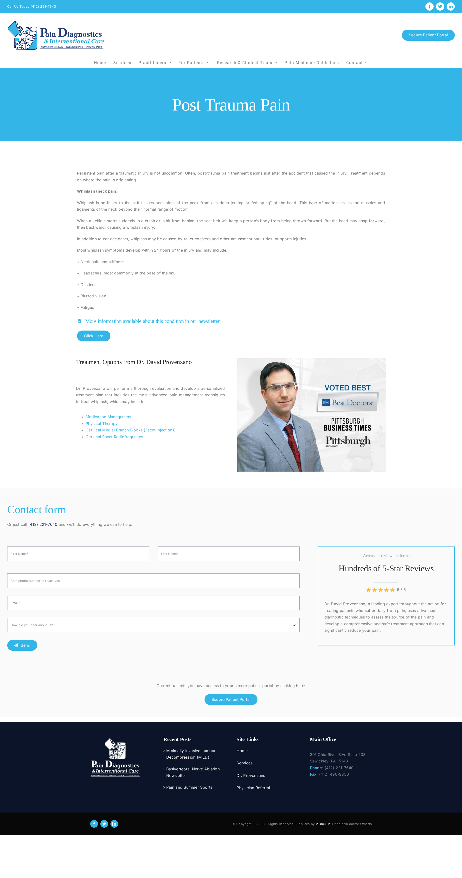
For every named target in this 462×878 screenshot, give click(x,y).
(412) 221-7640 (43, 6)
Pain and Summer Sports (189, 787)
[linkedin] (114, 824)
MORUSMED (324, 824)
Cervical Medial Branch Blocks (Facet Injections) (131, 430)
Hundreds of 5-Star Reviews (386, 568)
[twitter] (104, 824)
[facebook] (94, 824)
